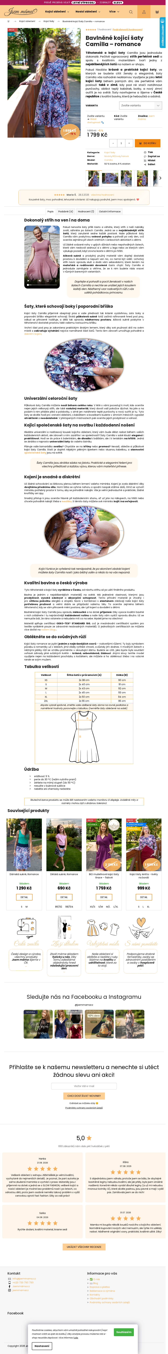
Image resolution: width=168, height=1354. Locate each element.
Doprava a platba (100, 1287)
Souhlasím (123, 1332)
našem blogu (48, 629)
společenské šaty (35, 452)
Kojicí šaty (109, 152)
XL (148, 906)
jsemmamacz (20, 1290)
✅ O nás (95, 1279)
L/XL (116, 906)
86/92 (58, 906)
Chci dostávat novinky (84, 1096)
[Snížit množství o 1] (113, 143)
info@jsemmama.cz (24, 1278)
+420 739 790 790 (22, 1282)
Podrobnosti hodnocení (127, 29)
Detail (24, 897)
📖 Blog (94, 1283)
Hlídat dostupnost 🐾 (95, 120)
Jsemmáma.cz (21, 1286)
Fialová (125, 156)
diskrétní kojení (32, 334)
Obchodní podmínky (101, 1298)
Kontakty (95, 1294)
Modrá (107, 156)
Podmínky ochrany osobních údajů (84, 1107)
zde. (76, 1337)
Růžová (116, 156)
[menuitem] (57, 11)
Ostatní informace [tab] (110, 211)
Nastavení (42, 1346)
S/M (100, 906)
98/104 (69, 906)
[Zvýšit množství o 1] (129, 143)
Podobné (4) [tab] (65, 211)
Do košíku (150, 143)
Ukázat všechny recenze (84, 1247)
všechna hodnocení (102, 194)
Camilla (108, 160)
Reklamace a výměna (102, 1291)
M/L (108, 906)
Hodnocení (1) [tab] (86, 211)
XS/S (92, 906)
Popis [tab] (50, 211)
